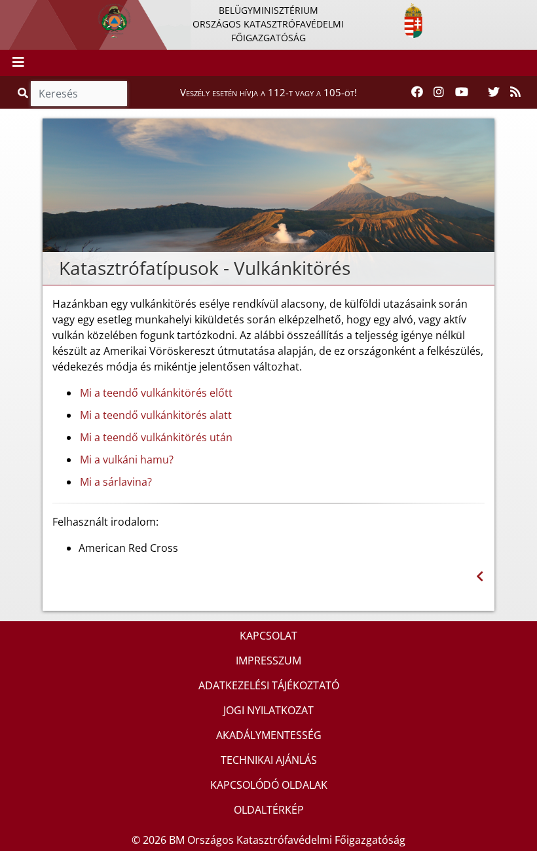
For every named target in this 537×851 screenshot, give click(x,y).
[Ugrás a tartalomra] (24, 11)
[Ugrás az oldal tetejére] (52, 268)
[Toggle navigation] (18, 63)
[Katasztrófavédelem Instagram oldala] (438, 92)
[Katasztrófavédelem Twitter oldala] (494, 92)
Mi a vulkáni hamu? (127, 459)
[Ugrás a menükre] (9, 11)
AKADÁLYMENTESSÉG (269, 735)
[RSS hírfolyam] (515, 92)
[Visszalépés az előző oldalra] (480, 576)
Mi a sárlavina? (116, 482)
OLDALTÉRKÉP (269, 810)
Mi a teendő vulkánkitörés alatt (156, 415)
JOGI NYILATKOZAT (268, 710)
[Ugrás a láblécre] (38, 11)
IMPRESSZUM (268, 660)
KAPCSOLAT (268, 635)
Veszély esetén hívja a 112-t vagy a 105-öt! (268, 92)
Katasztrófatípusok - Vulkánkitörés (204, 267)
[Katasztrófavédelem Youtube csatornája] (462, 92)
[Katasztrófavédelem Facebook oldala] (417, 92)
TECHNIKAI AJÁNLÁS (269, 760)
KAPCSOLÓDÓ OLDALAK (268, 785)
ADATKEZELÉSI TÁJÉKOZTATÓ (268, 685)
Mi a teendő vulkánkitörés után (156, 437)
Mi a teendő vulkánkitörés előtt (156, 393)
